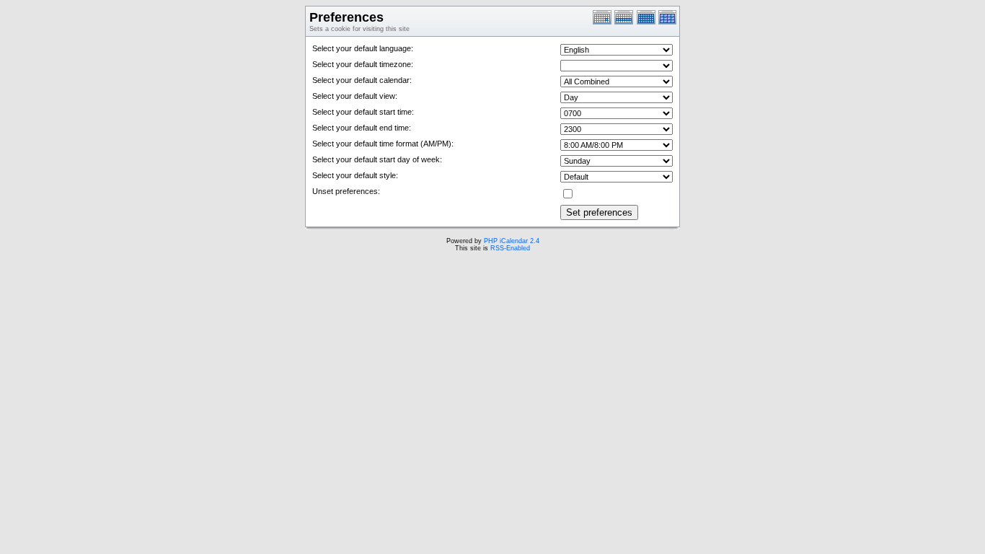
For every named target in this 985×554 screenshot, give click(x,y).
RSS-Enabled (510, 248)
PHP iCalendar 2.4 (511, 241)
